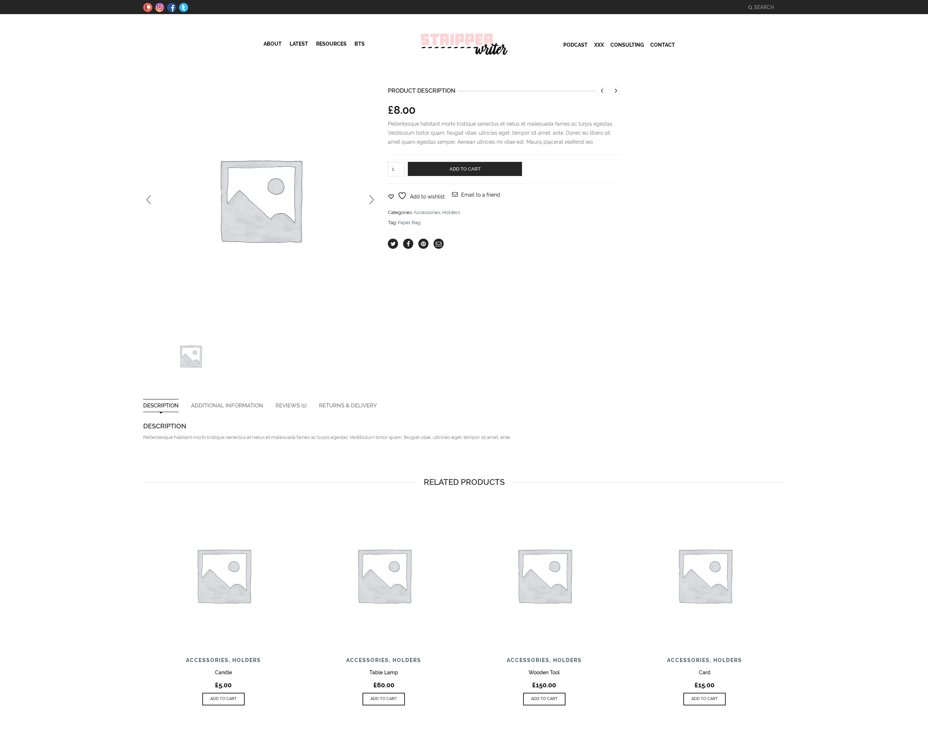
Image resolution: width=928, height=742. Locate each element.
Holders (451, 212)
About (273, 44)
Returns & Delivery (348, 405)
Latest (299, 44)
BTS (360, 44)
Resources (331, 44)
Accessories (427, 212)
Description (161, 405)
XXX (599, 45)
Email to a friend (480, 195)
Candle (223, 672)
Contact (662, 45)
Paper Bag (409, 222)
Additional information (227, 405)
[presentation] (148, 199)
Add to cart (465, 169)
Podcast (575, 45)
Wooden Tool (544, 672)
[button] (223, 699)
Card (704, 672)
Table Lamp (383, 672)
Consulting (627, 45)
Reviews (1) (291, 405)
